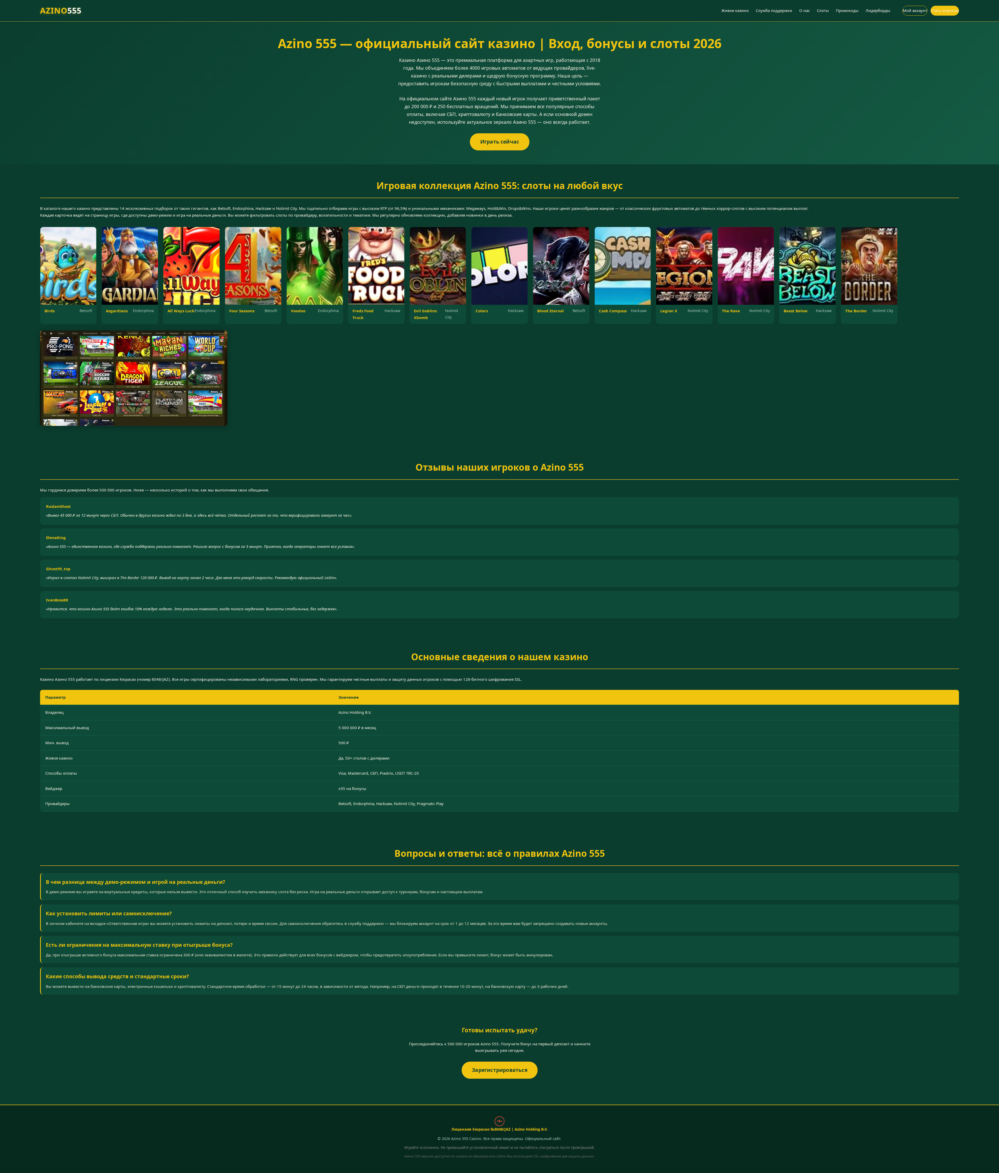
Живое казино (735, 10)
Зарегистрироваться (499, 1069)
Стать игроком (945, 10)
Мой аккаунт (915, 10)
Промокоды (847, 10)
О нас (804, 10)
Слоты (823, 10)
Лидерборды (878, 10)
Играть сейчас (499, 141)
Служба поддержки (774, 10)
